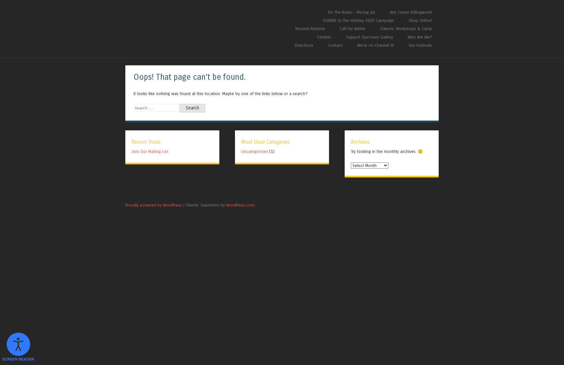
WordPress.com (240, 205)
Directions (304, 45)
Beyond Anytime (310, 28)
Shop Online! (420, 20)
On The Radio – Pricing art (351, 12)
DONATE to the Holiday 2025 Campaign (358, 20)
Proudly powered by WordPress (153, 205)
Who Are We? (420, 37)
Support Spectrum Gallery (369, 37)
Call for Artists (352, 28)
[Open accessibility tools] (18, 347)
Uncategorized (254, 151)
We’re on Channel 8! (375, 45)
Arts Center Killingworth (411, 12)
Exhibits (324, 37)
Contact (335, 45)
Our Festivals (420, 45)
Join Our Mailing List (150, 151)
